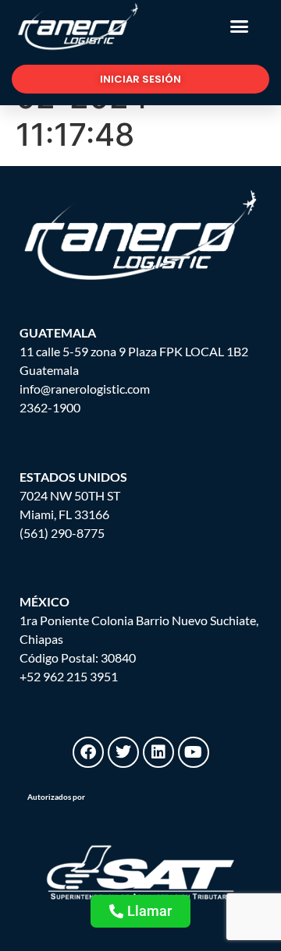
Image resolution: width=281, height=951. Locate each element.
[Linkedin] (158, 752)
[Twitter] (123, 752)
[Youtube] (193, 752)
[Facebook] (88, 752)
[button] (239, 26)
